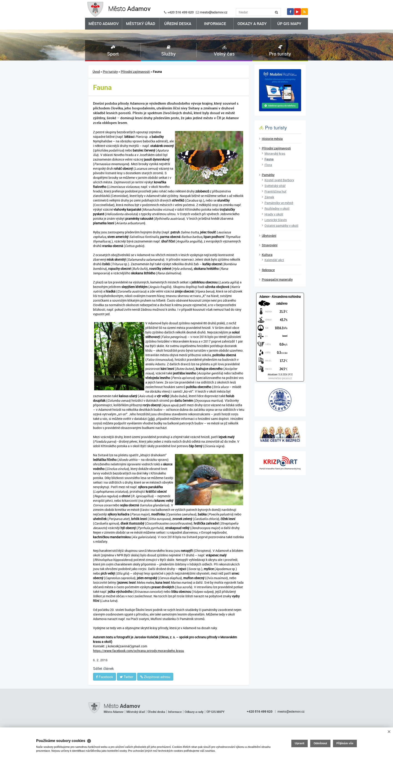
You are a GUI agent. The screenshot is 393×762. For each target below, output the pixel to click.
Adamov (129, 8)
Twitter (128, 676)
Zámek (269, 197)
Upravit (299, 743)
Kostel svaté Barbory (279, 180)
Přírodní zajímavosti (135, 71)
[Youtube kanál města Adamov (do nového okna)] (297, 11)
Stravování (269, 245)
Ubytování (269, 235)
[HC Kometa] (280, 400)
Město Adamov (103, 23)
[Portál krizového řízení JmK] (280, 463)
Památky (268, 175)
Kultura (267, 254)
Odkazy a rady (252, 23)
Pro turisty (110, 71)
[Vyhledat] (276, 12)
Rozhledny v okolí (277, 208)
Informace (215, 23)
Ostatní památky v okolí (281, 225)
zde (151, 418)
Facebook (105, 676)
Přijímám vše (344, 743)
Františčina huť (275, 191)
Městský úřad (140, 23)
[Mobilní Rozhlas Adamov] (280, 90)
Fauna (269, 159)
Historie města (272, 138)
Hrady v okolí (274, 214)
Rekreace (268, 270)
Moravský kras (275, 153)
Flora (268, 165)
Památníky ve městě (279, 203)
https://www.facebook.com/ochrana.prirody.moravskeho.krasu (138, 650)
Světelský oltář (275, 186)
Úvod (96, 71)
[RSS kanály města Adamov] (304, 11)
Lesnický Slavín (276, 220)
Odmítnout (320, 743)
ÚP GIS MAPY (289, 23)
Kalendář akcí (274, 260)
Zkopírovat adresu (156, 676)
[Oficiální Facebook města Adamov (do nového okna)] (290, 11)
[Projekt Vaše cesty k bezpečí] (280, 434)
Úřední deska (177, 23)
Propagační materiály (277, 279)
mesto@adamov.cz (213, 12)
